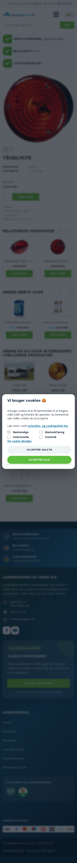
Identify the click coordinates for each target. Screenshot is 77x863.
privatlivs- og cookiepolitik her (48, 426)
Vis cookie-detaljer (19, 441)
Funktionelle (21, 436)
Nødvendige (21, 432)
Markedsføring (54, 432)
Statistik (50, 436)
